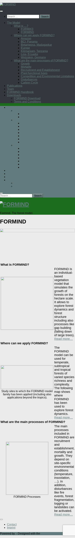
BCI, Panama (29, 41)
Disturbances (29, 79)
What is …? (21, 25)
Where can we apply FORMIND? (34, 35)
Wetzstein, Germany (33, 57)
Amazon (26, 38)
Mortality (26, 66)
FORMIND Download (27, 98)
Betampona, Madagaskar (36, 44)
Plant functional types (34, 73)
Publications (14, 85)
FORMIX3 (27, 28)
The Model (13, 22)
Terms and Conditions (27, 101)
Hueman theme (50, 533)
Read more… (63, 339)
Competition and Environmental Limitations (47, 76)
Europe (25, 47)
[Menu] (1, 11)
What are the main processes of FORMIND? (41, 60)
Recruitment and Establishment (40, 69)
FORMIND (27, 32)
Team (10, 88)
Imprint (11, 527)
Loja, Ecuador (29, 54)
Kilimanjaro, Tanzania (34, 51)
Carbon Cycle (29, 82)
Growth (25, 63)
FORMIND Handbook (20, 92)
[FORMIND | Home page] (8, 4)
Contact (12, 524)
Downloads (14, 95)
